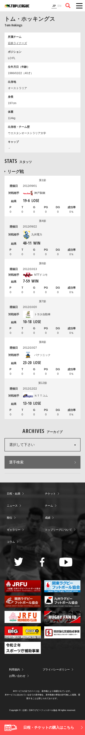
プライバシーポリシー (56, 669)
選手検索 (16, 462)
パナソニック (42, 355)
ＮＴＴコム (41, 395)
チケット (50, 493)
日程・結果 (13, 493)
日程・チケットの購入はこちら (48, 727)
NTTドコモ (41, 274)
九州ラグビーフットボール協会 (62, 602)
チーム (49, 505)
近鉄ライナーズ (17, 43)
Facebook (42, 562)
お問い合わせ (17, 676)
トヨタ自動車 (42, 314)
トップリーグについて (58, 529)
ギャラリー (13, 529)
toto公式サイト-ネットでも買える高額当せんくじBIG (23, 632)
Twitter (18, 562)
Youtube (66, 562)
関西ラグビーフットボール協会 (23, 602)
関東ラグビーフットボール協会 (62, 586)
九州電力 (36, 234)
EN (59, 6)
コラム (11, 541)
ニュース (12, 505)
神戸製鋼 (39, 193)
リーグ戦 (15, 171)
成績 (47, 517)
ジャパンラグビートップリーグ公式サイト (17, 6)
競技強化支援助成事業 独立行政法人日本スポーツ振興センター (62, 632)
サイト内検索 (68, 5)
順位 (9, 517)
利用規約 (14, 669)
